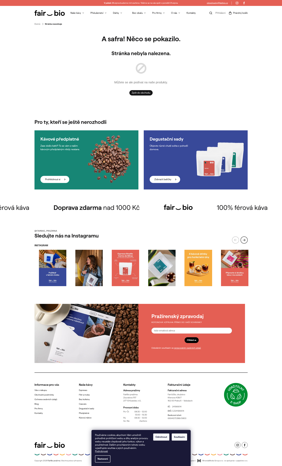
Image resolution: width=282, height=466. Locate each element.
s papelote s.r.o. (242, 461)
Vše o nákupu (40, 390)
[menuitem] (77, 13)
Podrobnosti (101, 451)
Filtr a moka (84, 395)
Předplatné (84, 413)
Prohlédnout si (52, 179)
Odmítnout (161, 437)
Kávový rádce (85, 417)
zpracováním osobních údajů (187, 348)
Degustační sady (86, 408)
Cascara (82, 404)
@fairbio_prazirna (45, 231)
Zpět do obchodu (141, 92)
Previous (235, 240)
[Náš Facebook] (244, 3)
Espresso (83, 390)
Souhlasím (179, 437)
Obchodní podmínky (44, 395)
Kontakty (38, 413)
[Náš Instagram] (237, 3)
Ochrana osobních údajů (45, 399)
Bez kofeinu (84, 399)
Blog (36, 404)
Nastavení (103, 459)
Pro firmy (38, 408)
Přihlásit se (191, 340)
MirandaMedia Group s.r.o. (212, 461)
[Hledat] (211, 13)
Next (244, 240)
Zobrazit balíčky (162, 179)
